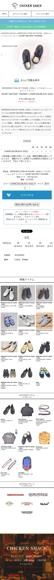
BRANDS (37, 556)
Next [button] (52, 55)
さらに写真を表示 (30, 80)
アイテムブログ (26, 564)
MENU (4, 14)
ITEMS (28, 556)
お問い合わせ (29, 560)
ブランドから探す (42, 14)
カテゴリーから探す (20, 14)
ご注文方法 (41, 560)
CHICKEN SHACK (8, 33)
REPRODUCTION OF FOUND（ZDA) (33, 33)
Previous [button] (2, 55)
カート (9, 560)
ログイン (17, 560)
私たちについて (17, 556)
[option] (27, 56)
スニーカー (12, 36)
